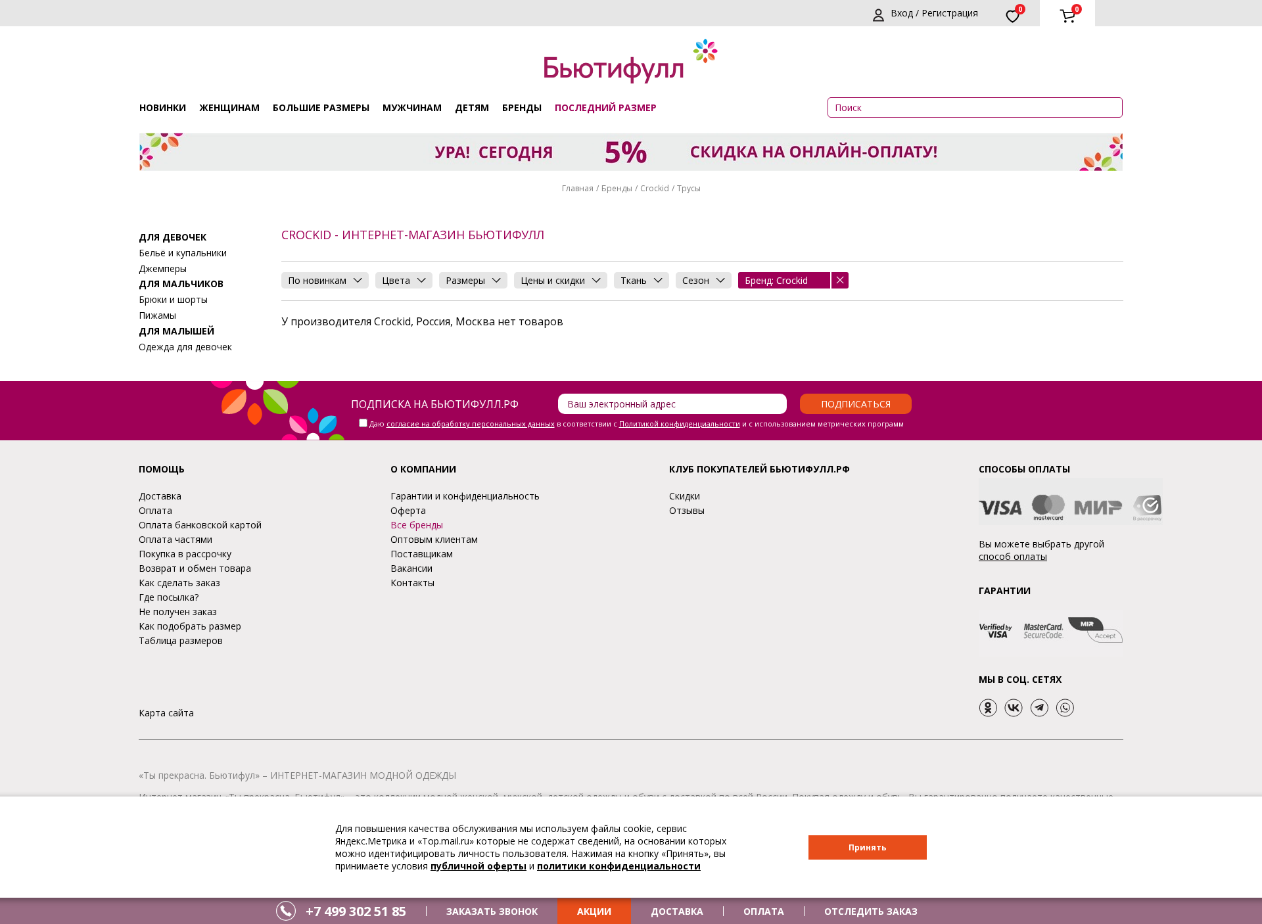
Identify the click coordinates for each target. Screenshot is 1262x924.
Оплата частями (175, 539)
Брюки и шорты (173, 299)
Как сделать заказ (179, 582)
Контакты (412, 582)
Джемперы (163, 268)
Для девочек (172, 237)
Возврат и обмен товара (195, 568)
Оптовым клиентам (434, 539)
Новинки (162, 107)
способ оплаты (1013, 556)
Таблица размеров (181, 640)
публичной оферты (478, 866)
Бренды (522, 107)
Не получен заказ (178, 611)
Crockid (654, 188)
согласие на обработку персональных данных (470, 423)
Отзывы (687, 510)
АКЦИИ (594, 911)
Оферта (408, 510)
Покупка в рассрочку (185, 553)
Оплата (155, 510)
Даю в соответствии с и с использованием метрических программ (636, 423)
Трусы (689, 188)
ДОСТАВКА (677, 911)
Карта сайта (166, 712)
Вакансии (411, 568)
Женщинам (229, 107)
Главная (578, 188)
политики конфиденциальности (619, 866)
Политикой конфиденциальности (679, 423)
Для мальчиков (181, 283)
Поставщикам (421, 553)
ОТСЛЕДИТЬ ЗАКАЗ (871, 911)
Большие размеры (321, 107)
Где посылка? (169, 597)
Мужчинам (412, 107)
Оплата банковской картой (200, 525)
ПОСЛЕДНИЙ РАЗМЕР (606, 107)
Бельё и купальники (183, 252)
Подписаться (856, 404)
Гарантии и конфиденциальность (465, 496)
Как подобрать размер (190, 626)
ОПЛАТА (763, 911)
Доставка (160, 496)
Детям (472, 107)
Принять (868, 847)
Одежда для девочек (185, 346)
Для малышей (176, 331)
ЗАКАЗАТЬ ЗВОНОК (492, 911)
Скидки (684, 496)
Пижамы (157, 315)
